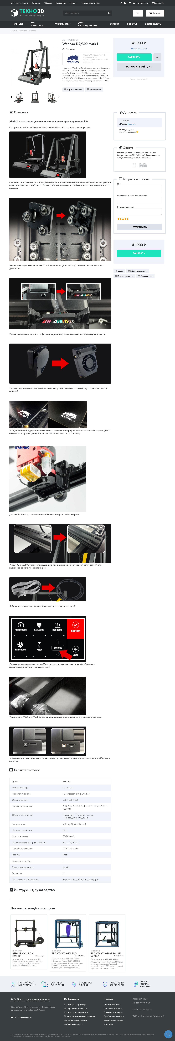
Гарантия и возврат (113, 1012)
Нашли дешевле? (139, 49)
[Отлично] (127, 219)
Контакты (36, 3)
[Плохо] (121, 219)
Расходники (62, 24)
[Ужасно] (118, 219)
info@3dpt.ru (145, 1009)
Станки (114, 24)
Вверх (120, 270)
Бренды (18, 24)
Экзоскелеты (153, 24)
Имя (119, 183)
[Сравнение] (138, 13)
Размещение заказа (113, 1020)
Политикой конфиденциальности (132, 1034)
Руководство (95, 89)
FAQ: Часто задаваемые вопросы (30, 999)
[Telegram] (129, 3)
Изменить (131, 124)
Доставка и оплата (19, 3)
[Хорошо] (125, 219)
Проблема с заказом (114, 1016)
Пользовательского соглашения (59, 1036)
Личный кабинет (112, 1004)
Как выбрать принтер (75, 1004)
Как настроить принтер (76, 1012)
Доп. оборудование (87, 24)
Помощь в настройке (90, 3)
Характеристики (74, 89)
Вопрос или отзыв (125, 207)
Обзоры (48, 3)
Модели (73, 3)
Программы (60, 3)
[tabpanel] (28, 943)
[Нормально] (123, 219)
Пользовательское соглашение (79, 1016)
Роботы (132, 24)
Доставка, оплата (139, 270)
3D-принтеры (37, 24)
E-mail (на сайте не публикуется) (132, 195)
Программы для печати (75, 1008)
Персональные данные (75, 1020)
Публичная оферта (73, 1024)
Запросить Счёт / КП (139, 67)
